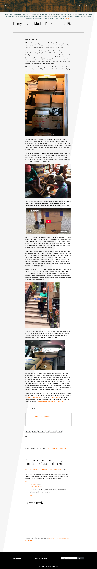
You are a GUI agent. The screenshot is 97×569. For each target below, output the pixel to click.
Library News (51, 448)
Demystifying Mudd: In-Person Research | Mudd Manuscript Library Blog (44, 469)
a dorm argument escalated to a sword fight (50, 401)
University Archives (11, 6)
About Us (82, 6)
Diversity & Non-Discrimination (48, 566)
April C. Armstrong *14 (43, 416)
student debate (55, 397)
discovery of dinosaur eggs (33, 397)
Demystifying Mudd (61, 448)
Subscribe (89, 6)
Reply (26, 481)
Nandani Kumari (34, 484)
